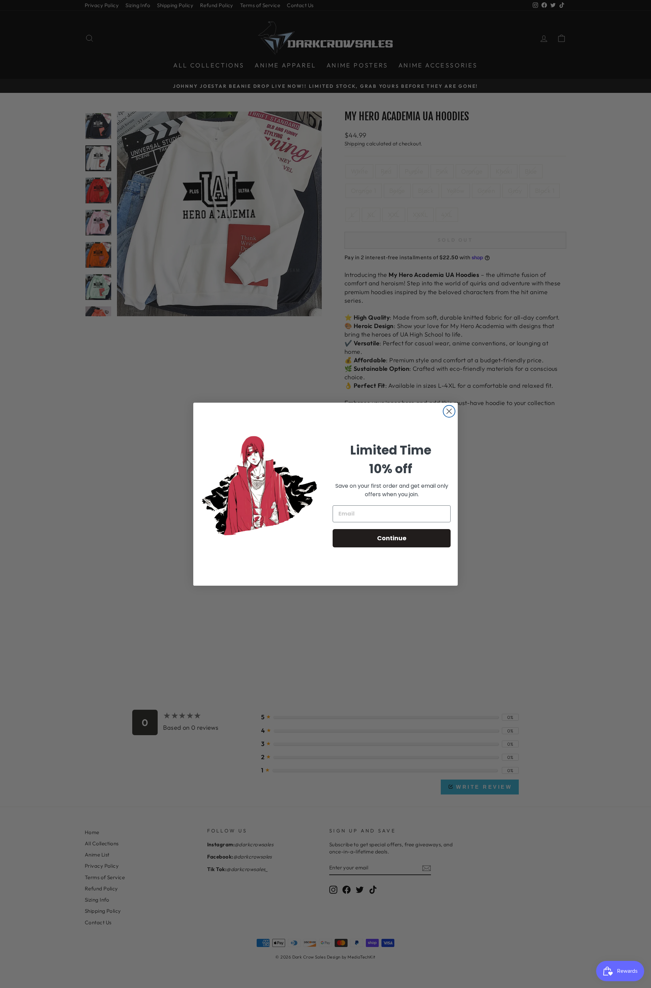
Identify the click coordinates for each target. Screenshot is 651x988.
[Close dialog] (449, 411)
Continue (392, 538)
